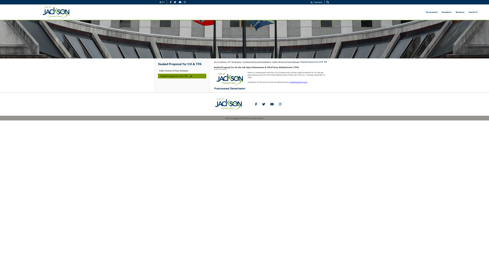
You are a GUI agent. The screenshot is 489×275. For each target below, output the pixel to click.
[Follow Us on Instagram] (185, 2)
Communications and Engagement (257, 62)
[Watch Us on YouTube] (180, 2)
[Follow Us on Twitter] (175, 2)
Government (236, 62)
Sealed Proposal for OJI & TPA (174, 76)
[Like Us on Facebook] (170, 2)
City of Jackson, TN (222, 62)
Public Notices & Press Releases (173, 71)
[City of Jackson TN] (56, 12)
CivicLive (236, 118)
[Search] (327, 2)
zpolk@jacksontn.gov (298, 82)
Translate (317, 2)
